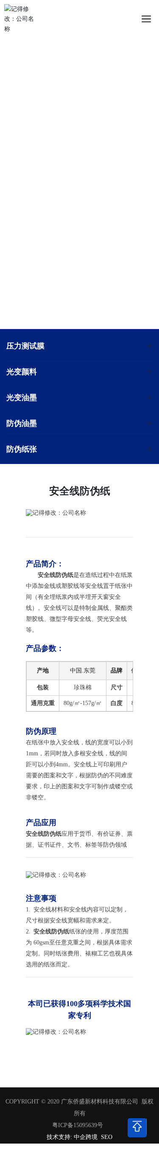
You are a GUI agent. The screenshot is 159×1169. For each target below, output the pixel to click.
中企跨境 (86, 1137)
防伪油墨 (21, 423)
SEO (106, 1137)
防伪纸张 (21, 449)
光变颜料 (21, 371)
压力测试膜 (25, 345)
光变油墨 (21, 397)
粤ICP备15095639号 (77, 1125)
